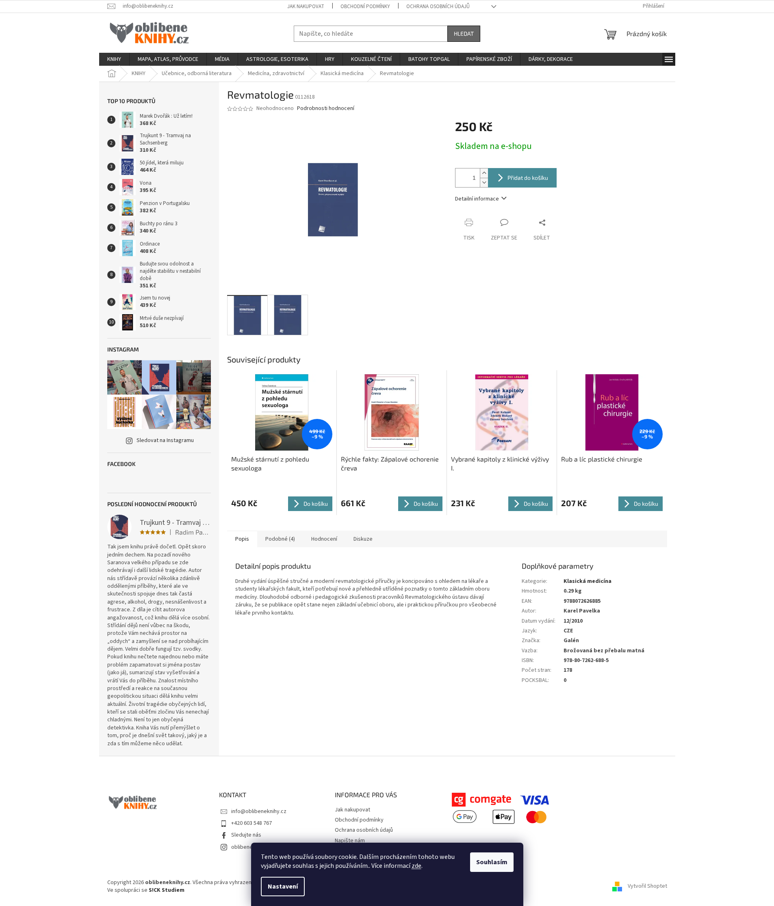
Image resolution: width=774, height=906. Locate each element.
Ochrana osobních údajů (438, 6)
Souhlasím (491, 862)
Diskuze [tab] (363, 539)
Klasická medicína (587, 581)
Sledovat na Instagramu (165, 440)
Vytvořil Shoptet (647, 886)
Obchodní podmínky (365, 6)
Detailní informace (477, 199)
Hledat (464, 33)
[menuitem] (114, 59)
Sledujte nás (246, 835)
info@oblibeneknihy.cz (258, 811)
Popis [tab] (242, 539)
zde (416, 865)
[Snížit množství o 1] (484, 182)
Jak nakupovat (305, 6)
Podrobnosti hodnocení (325, 108)
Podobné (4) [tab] (280, 539)
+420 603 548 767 (251, 823)
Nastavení (283, 886)
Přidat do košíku (527, 177)
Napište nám (350, 841)
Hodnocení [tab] (324, 539)
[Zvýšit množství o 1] (484, 173)
